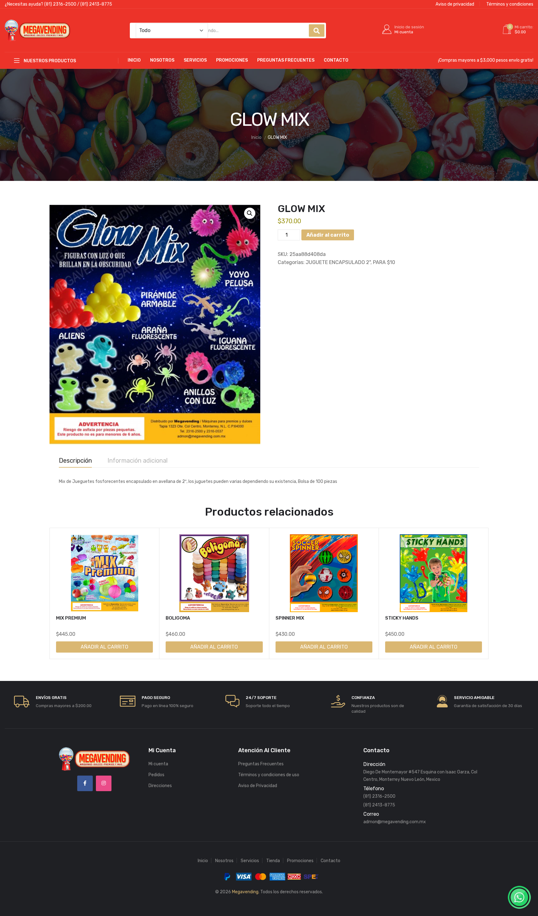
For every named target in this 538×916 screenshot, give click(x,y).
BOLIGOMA (178, 618)
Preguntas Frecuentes (285, 60)
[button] (249, 213)
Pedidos (156, 774)
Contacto (336, 60)
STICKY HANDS (401, 618)
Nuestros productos (49, 61)
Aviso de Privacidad (257, 785)
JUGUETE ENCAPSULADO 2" (338, 262)
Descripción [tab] (75, 460)
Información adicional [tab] (137, 460)
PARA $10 (384, 262)
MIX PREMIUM (71, 618)
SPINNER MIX (290, 618)
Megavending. (245, 892)
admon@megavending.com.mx (394, 821)
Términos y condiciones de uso (268, 774)
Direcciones (160, 785)
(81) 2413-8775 (96, 4)
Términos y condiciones (509, 4)
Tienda (273, 860)
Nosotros (162, 60)
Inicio (134, 60)
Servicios (195, 60)
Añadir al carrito (327, 235)
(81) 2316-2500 (60, 4)
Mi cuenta (158, 764)
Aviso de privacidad (455, 4)
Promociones (232, 60)
